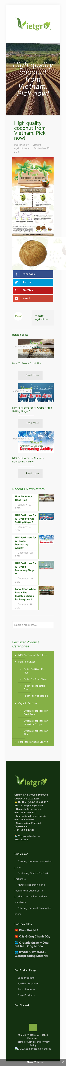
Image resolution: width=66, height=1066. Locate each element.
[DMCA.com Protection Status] (33, 1048)
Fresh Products (26, 989)
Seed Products (26, 977)
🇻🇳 (26, 930)
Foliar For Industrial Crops (34, 687)
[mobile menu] (5, 8)
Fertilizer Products (28, 983)
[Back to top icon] (33, 1027)
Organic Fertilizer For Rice (36, 732)
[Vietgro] (33, 23)
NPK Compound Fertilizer (32, 655)
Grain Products (26, 995)
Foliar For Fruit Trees (35, 679)
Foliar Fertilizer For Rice (34, 671)
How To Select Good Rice (26, 363)
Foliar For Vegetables (36, 695)
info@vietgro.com (33, 805)
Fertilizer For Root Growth (33, 741)
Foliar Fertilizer (26, 661)
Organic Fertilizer (28, 703)
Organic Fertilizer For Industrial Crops (36, 722)
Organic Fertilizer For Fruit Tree (36, 712)
